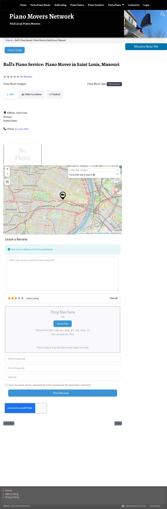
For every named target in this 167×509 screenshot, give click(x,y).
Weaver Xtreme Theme (136, 506)
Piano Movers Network (41, 16)
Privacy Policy (12, 497)
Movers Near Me (146, 46)
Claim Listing (14, 50)
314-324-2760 (22, 129)
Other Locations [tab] (33, 94)
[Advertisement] (63, 455)
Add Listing (60, 5)
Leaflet (81, 233)
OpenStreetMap (103, 233)
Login (146, 5)
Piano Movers (35, 84)
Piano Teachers (96, 5)
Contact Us (133, 5)
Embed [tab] (56, 94)
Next (118, 423)
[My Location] (94, 174)
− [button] (7, 174)
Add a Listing (11, 494)
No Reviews (26, 76)
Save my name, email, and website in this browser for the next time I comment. (50, 385)
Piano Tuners (77, 5)
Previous (9, 423)
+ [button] (7, 169)
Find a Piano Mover (40, 5)
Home (23, 5)
